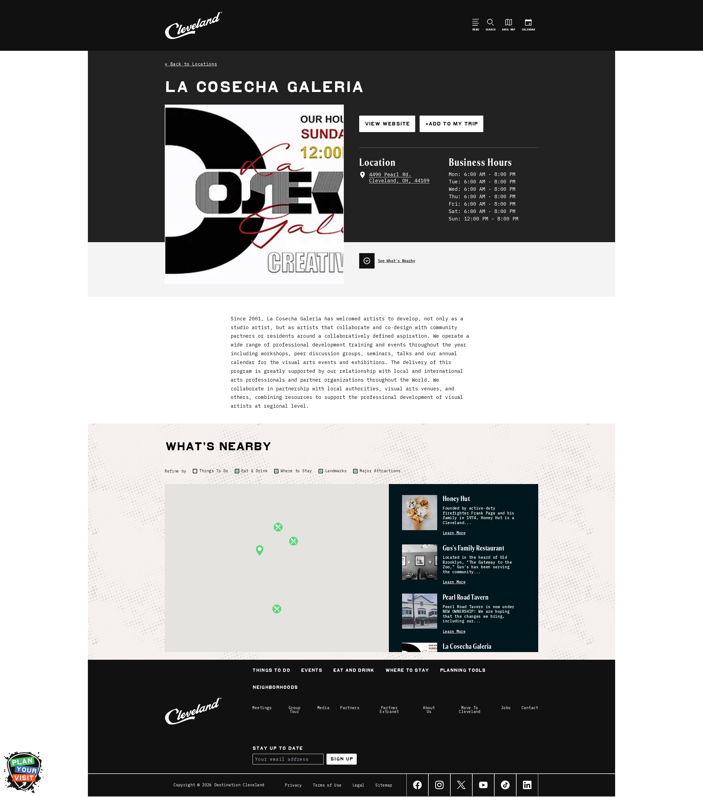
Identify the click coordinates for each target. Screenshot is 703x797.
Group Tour (295, 709)
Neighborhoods (275, 688)
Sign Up (341, 759)
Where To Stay (407, 671)
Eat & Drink (254, 470)
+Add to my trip (451, 124)
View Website (387, 124)
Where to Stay (296, 470)
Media (323, 707)
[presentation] (448, 259)
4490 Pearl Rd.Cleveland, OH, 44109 (399, 178)
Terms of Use (327, 785)
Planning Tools (463, 671)
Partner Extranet (389, 709)
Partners (349, 707)
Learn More (454, 533)
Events (311, 671)
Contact (529, 707)
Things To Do (213, 470)
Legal (359, 785)
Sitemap (383, 785)
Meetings (262, 707)
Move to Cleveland (469, 709)
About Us (429, 709)
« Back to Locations (191, 64)
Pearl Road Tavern (466, 598)
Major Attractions (380, 470)
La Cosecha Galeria (467, 647)
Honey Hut (456, 499)
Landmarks (336, 470)
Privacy (293, 785)
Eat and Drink (353, 671)
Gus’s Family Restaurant (473, 548)
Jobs (505, 707)
